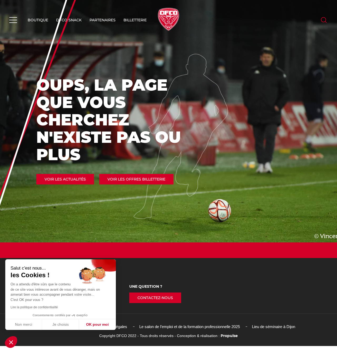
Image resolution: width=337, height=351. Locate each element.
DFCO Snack (69, 20)
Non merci (23, 324)
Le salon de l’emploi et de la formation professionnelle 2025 (189, 326)
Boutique (38, 20)
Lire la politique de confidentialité (34, 307)
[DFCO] (168, 19)
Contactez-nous (155, 297)
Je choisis (60, 324)
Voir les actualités (65, 179)
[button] (11, 342)
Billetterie (135, 20)
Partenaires (103, 20)
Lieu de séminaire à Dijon (273, 326)
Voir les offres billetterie (136, 179)
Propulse (229, 335)
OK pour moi (97, 324)
